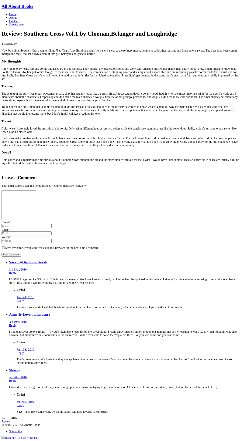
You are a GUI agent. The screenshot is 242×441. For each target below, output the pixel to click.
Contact (13, 21)
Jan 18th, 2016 (18, 269)
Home (12, 14)
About (13, 17)
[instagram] (12, 437)
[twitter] (31, 437)
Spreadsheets (17, 24)
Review (6, 421)
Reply (12, 272)
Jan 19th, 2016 (25, 297)
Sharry (14, 370)
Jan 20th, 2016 (18, 377)
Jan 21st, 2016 (25, 401)
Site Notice (15, 431)
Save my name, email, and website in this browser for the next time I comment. (52, 247)
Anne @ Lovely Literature (29, 314)
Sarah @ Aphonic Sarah (28, 262)
